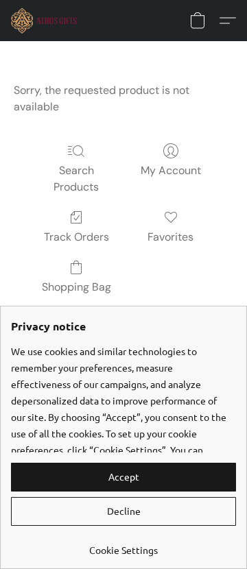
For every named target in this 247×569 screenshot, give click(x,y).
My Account (171, 170)
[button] (46, 20)
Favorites (170, 237)
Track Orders (76, 237)
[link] (123, 544)
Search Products (76, 178)
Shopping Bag (76, 287)
